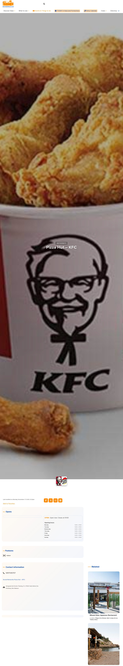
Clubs (103, 11)
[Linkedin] (60, 500)
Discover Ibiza (8, 11)
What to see (23, 11)
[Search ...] (44, 4)
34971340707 (11, 573)
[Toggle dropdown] (14, 10)
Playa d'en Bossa (100, 618)
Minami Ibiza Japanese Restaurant (103, 615)
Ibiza (95, 619)
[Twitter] (51, 500)
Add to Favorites (9, 504)
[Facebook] (46, 500)
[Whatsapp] (55, 500)
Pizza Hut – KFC (61, 247)
